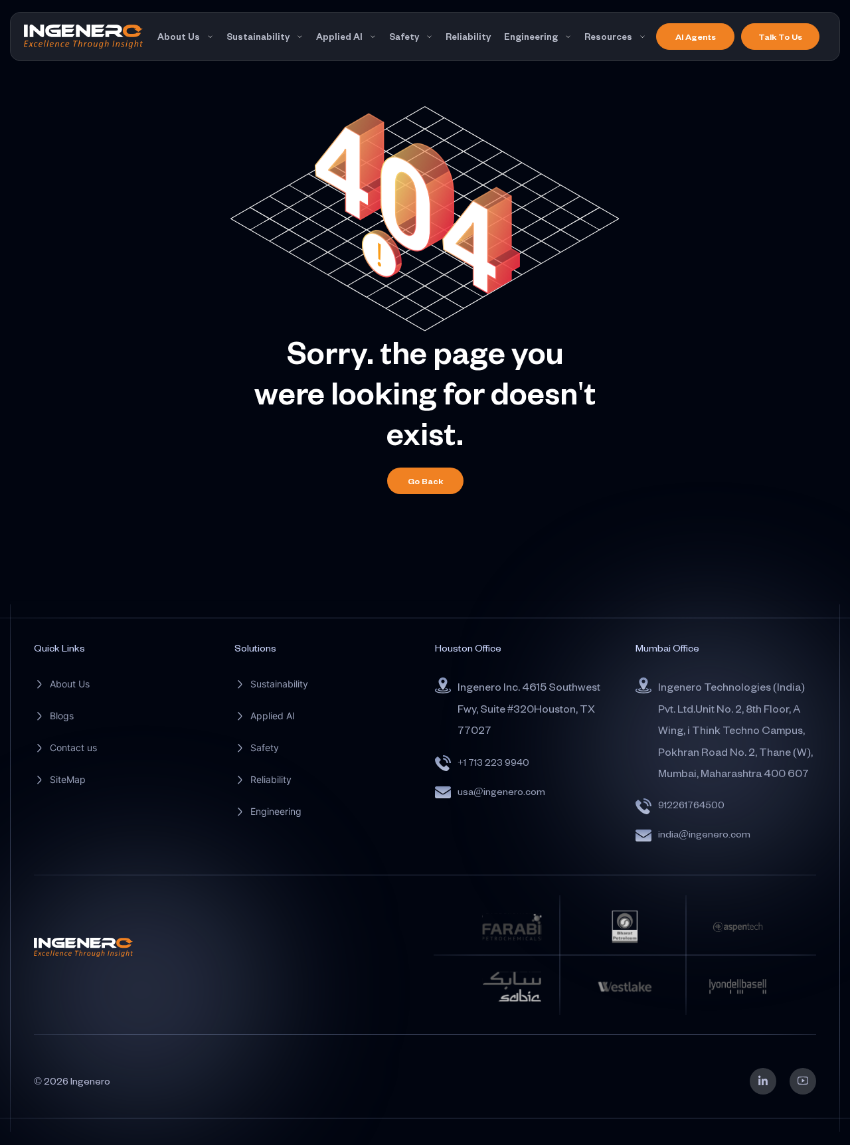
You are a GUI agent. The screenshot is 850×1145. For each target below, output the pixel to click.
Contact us (73, 747)
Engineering (531, 36)
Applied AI (339, 36)
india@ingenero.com (704, 834)
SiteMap (68, 779)
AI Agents (695, 36)
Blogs (62, 715)
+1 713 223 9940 (493, 762)
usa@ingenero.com (501, 791)
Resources (608, 36)
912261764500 (691, 804)
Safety (404, 36)
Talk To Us (780, 36)
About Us (178, 36)
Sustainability (258, 36)
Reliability (468, 36)
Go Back (425, 481)
